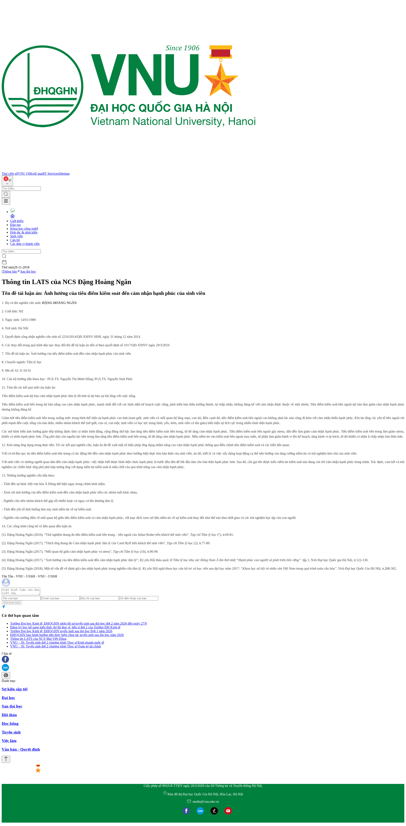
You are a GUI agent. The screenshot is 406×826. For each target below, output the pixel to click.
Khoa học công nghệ (24, 228)
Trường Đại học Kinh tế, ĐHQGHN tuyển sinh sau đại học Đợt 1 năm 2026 (61, 631)
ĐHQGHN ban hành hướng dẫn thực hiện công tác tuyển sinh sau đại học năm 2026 (67, 635)
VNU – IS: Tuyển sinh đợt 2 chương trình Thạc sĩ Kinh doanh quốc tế (57, 642)
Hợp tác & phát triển (23, 232)
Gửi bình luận (11, 602)
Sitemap (64, 173)
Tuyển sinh (11, 732)
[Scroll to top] (6, 759)
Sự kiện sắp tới (14, 689)
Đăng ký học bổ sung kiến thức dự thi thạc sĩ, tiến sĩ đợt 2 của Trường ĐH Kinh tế (65, 627)
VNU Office (26, 173)
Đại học (8, 697)
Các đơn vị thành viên (25, 244)
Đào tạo (15, 225)
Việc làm (9, 740)
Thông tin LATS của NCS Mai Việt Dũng (38, 638)
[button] (203, 660)
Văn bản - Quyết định (21, 749)
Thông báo (9, 271)
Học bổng (10, 723)
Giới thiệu (16, 221)
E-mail (39, 173)
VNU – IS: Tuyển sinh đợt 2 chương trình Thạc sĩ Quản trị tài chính (55, 646)
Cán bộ (15, 240)
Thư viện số (10, 173)
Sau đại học (28, 271)
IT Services (51, 173)
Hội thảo (9, 715)
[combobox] (7, 181)
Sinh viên (16, 236)
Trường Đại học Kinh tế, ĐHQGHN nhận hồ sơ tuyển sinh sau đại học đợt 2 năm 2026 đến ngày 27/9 (78, 623)
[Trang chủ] (128, 170)
